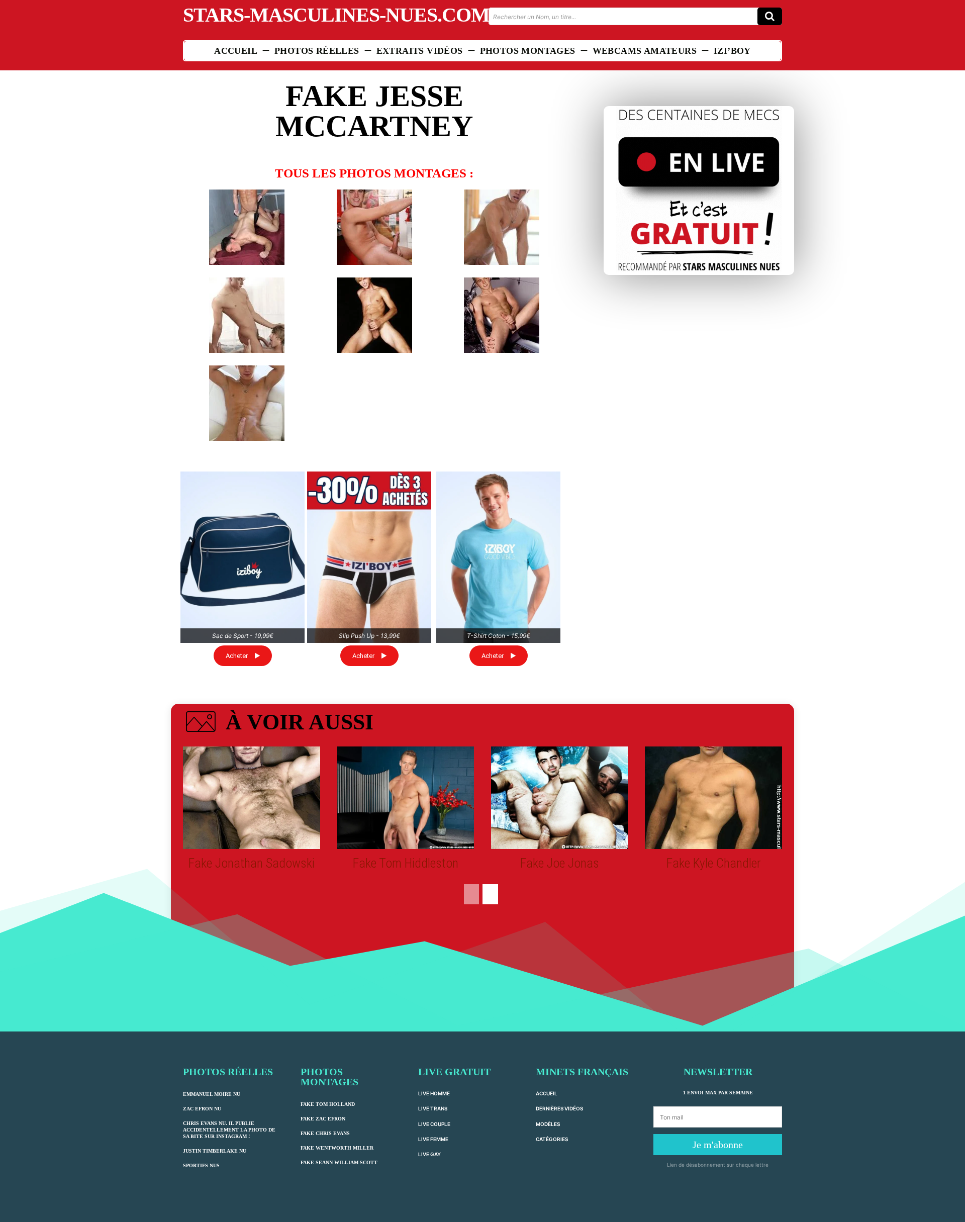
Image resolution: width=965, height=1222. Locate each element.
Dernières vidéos (559, 1108)
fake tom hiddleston (405, 863)
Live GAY (429, 1154)
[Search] (769, 16)
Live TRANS (432, 1108)
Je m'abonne (718, 1144)
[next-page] (490, 894)
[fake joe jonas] (559, 797)
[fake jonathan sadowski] (251, 797)
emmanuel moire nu (211, 1094)
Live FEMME (433, 1139)
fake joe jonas (559, 863)
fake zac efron (323, 1118)
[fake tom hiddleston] (405, 797)
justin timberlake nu (214, 1151)
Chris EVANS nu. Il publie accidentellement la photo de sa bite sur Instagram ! (229, 1129)
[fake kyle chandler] (713, 797)
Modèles (548, 1124)
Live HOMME (434, 1093)
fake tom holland (328, 1104)
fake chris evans (325, 1133)
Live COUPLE (434, 1124)
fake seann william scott (339, 1162)
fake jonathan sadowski (251, 863)
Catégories (552, 1139)
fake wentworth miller (337, 1148)
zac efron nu (202, 1108)
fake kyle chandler (713, 863)
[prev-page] (471, 894)
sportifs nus (201, 1165)
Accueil (546, 1093)
